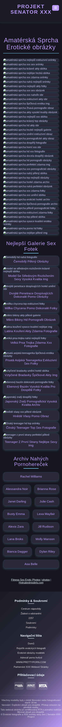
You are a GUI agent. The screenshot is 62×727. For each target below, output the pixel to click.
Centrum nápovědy (31, 609)
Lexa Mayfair (46, 514)
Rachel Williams (31, 476)
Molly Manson (45, 539)
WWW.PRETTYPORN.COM (31, 662)
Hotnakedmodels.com (31, 582)
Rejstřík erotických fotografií (31, 648)
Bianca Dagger (17, 551)
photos (46, 579)
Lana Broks (15, 539)
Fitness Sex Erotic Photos (25, 579)
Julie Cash (47, 501)
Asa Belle (31, 564)
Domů (31, 643)
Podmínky (31, 627)
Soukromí (31, 623)
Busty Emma (16, 514)
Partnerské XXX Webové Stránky (31, 667)
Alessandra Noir (17, 489)
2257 (31, 618)
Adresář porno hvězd (31, 657)
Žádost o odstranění (31, 613)
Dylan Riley (47, 551)
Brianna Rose (46, 489)
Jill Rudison (46, 526)
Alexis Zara (16, 526)
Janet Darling (17, 501)
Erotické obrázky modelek (31, 653)
